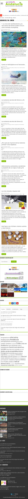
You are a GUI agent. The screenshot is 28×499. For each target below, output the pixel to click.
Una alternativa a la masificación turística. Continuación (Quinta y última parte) (17, 424)
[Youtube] (17, 303)
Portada (2, 17)
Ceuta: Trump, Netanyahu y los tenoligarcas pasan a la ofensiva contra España (17, 435)
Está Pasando (22, 67)
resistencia (4, 365)
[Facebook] (12, 303)
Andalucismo (5, 340)
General (9, 30)
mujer (19, 358)
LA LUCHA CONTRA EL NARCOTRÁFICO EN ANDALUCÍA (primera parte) (17, 417)
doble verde (5, 351)
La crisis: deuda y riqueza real (10, 191)
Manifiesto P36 (11, 481)
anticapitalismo (6, 341)
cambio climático (6, 343)
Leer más (3, 59)
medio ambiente (5, 358)
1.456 (9, 470)
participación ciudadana (8, 359)
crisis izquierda (12, 345)
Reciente (9, 309)
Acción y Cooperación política (8, 67)
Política (23, 360)
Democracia (5, 30)
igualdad (15, 356)
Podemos (17, 359)
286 (8, 475)
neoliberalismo (23, 358)
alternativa (14, 337)
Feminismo (19, 355)
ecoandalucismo (16, 351)
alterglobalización (5, 337)
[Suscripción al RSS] (27, 20)
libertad (24, 356)
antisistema (14, 341)
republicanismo (19, 364)
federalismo (12, 354)
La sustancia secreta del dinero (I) (11, 121)
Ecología (9, 103)
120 (8, 489)
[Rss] (10, 303)
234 (9, 479)
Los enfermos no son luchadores (8, 312)
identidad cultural (6, 356)
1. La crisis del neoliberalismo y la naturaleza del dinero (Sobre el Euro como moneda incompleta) (12, 25)
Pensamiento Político (15, 30)
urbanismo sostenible (18, 365)
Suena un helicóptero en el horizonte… (13, 64)
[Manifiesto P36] (3, 483)
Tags (21, 309)
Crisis (18, 343)
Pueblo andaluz (9, 362)
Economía (11, 353)
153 (16, 482)
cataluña (14, 343)
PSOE (2, 361)
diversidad (22, 349)
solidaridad (11, 365)
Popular (3, 309)
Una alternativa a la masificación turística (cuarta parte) (14, 15)
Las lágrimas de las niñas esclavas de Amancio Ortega (13, 315)
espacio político (19, 353)
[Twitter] (15, 303)
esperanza (4, 355)
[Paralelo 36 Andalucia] (14, 3)
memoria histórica (14, 358)
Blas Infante (19, 341)
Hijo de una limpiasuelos (6, 324)
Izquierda (17, 103)
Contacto (22, 497)
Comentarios (15, 309)
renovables (12, 363)
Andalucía (14, 339)
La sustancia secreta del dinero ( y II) (12, 100)
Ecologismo (4, 353)
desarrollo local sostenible (13, 349)
